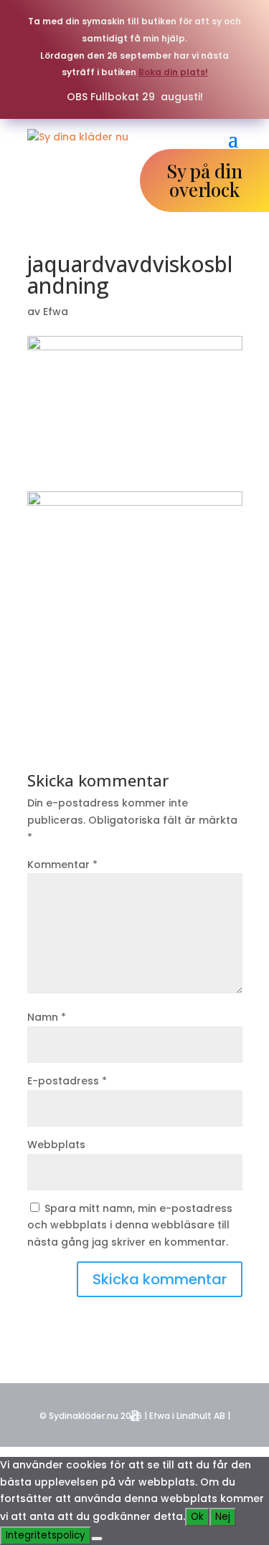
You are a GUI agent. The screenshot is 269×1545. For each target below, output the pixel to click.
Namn (46, 1017)
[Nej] (97, 1538)
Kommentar (62, 864)
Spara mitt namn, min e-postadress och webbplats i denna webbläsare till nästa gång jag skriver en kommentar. (129, 1225)
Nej (222, 1517)
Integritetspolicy (45, 1535)
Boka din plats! (173, 72)
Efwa (55, 311)
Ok (197, 1517)
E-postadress (67, 1081)
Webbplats (56, 1144)
